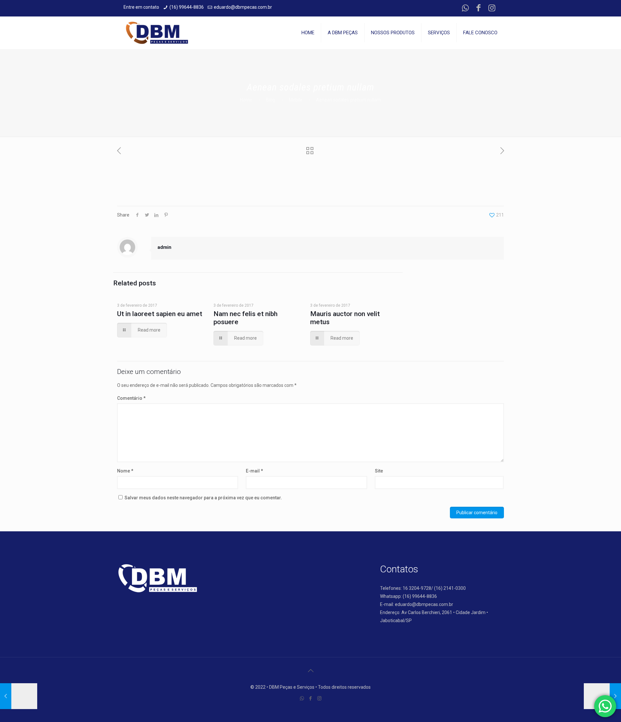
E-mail (254, 470)
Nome (125, 470)
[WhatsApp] (465, 8)
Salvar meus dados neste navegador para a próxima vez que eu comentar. (203, 497)
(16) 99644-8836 (186, 7)
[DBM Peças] (157, 32)
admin (164, 247)
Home (246, 99)
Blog (270, 99)
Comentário (131, 398)
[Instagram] (491, 8)
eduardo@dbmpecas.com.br (243, 7)
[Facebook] (478, 8)
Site (379, 470)
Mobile (295, 99)
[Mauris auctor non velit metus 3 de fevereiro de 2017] (18, 696)
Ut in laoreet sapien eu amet (159, 314)
